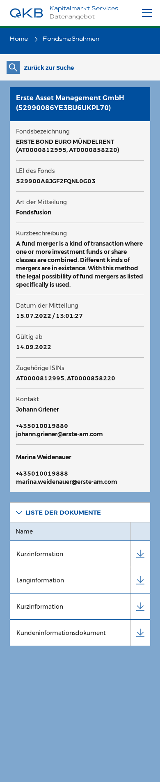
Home (20, 39)
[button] (80, 512)
